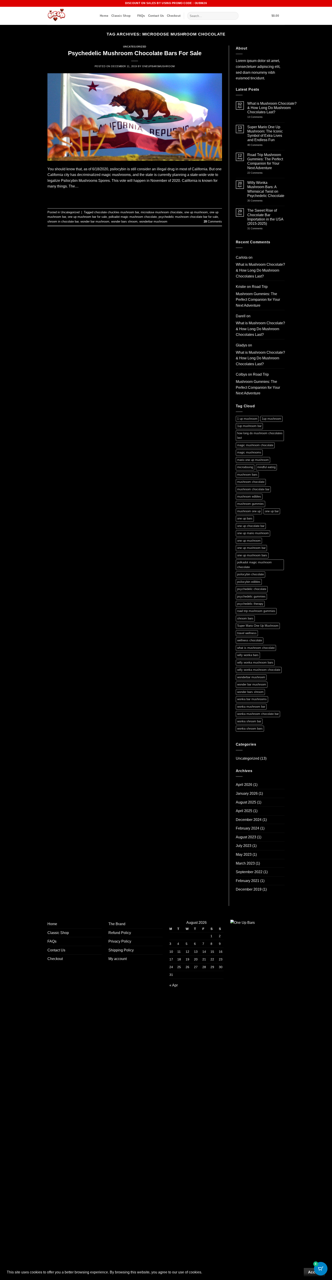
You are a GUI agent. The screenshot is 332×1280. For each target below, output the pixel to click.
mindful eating (266, 467)
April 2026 (244, 785)
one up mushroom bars (252, 555)
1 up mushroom (247, 418)
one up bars (245, 518)
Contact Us (156, 15)
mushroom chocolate (250, 482)
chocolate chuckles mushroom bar (116, 212)
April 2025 (244, 811)
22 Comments (261, 172)
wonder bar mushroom (94, 221)
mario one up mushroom (253, 460)
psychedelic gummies (251, 596)
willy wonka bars (248, 655)
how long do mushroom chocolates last (260, 435)
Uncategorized (134, 46)
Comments (213, 221)
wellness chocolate (249, 640)
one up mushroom (196, 212)
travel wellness (247, 633)
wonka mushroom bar (251, 706)
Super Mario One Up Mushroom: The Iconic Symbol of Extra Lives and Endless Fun (265, 133)
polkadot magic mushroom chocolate (133, 216)
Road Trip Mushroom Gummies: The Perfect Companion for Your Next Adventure (265, 161)
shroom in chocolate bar (63, 221)
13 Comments (271, 117)
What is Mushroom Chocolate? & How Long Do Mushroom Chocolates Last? (272, 108)
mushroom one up (249, 511)
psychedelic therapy (250, 603)
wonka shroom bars (250, 728)
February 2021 (247, 881)
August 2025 (246, 802)
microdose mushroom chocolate (161, 212)
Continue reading (134, 196)
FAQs (141, 15)
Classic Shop (121, 15)
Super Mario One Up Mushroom (257, 625)
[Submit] (234, 16)
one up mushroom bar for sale (87, 216)
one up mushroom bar (251, 548)
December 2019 (249, 889)
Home (104, 15)
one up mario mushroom (253, 533)
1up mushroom (271, 418)
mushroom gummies (250, 503)
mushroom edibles (249, 496)
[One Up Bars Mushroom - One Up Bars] (70, 16)
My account (117, 959)
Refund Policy (119, 933)
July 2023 (243, 846)
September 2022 (249, 872)
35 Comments (261, 200)
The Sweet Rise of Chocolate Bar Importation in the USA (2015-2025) (265, 217)
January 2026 (247, 793)
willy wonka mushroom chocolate (258, 669)
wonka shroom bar (249, 721)
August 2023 (246, 837)
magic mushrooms (249, 452)
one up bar (272, 511)
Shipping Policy (121, 950)
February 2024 (247, 828)
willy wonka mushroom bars (255, 662)
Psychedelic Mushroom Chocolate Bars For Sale (134, 53)
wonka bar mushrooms (252, 699)
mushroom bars (247, 474)
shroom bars (245, 618)
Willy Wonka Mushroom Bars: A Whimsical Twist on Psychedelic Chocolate (265, 189)
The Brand (116, 924)
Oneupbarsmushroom (158, 66)
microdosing (245, 467)
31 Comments (261, 228)
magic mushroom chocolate (255, 445)
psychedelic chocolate (251, 589)
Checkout (173, 15)
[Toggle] (99, 932)
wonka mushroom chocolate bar (258, 714)
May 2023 (244, 854)
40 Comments (261, 145)
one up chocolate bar (250, 526)
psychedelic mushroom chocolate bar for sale (188, 216)
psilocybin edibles (248, 581)
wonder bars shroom (124, 221)
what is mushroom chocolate (256, 647)
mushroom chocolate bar (253, 489)
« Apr (173, 985)
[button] (278, 16)
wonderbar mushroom (153, 221)
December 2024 (249, 820)
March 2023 (245, 863)
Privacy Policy (119, 941)
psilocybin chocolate (250, 574)
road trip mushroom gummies (256, 611)
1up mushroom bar (249, 426)
